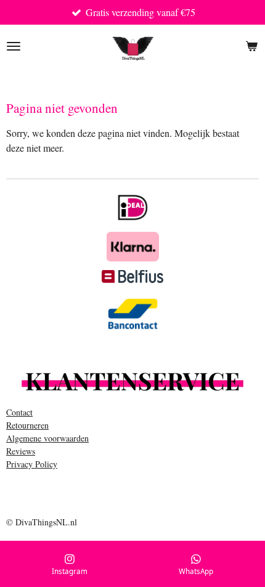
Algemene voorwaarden (47, 438)
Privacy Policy (31, 464)
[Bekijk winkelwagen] (251, 46)
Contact (19, 412)
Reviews (20, 451)
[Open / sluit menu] (13, 46)
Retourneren (27, 425)
